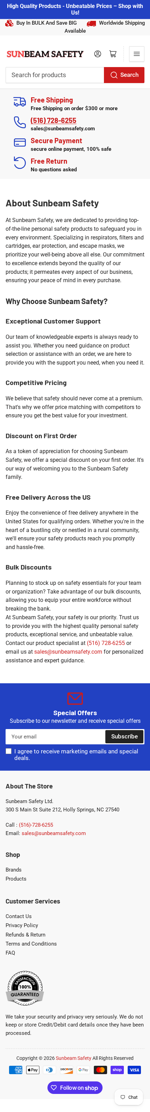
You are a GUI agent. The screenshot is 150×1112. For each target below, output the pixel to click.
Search (129, 75)
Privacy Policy (22, 925)
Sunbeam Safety (73, 1058)
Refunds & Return (25, 935)
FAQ (10, 953)
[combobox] (75, 75)
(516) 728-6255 (53, 120)
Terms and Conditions (31, 944)
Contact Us (19, 916)
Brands (14, 870)
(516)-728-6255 (36, 825)
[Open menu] (136, 54)
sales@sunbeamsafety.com (68, 651)
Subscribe (124, 736)
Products (16, 879)
